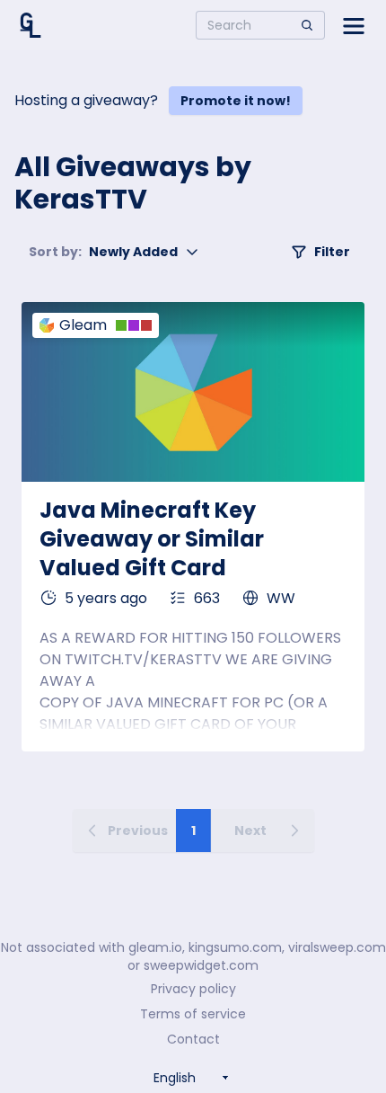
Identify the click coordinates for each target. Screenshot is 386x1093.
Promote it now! (235, 101)
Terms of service (193, 1014)
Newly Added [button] (103, 252)
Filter (332, 252)
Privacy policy (193, 989)
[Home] (30, 25)
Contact (193, 1039)
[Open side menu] (353, 25)
